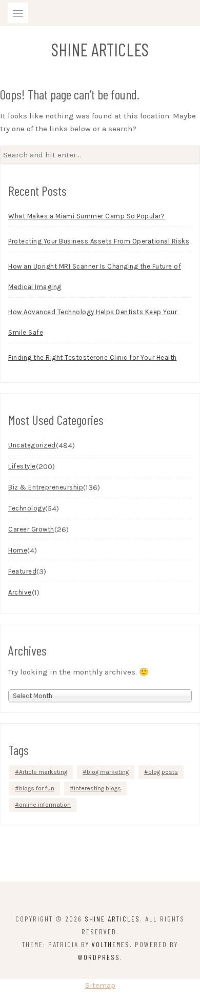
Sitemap (100, 985)
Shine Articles (100, 49)
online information (45, 804)
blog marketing (108, 771)
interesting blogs (97, 788)
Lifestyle (22, 466)
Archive (20, 592)
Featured (22, 571)
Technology (26, 508)
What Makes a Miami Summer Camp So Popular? (86, 216)
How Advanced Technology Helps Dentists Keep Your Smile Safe (92, 322)
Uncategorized (32, 445)
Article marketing (43, 771)
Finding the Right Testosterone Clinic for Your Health (92, 357)
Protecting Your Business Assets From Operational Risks (98, 241)
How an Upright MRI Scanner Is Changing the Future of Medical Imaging (94, 276)
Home (17, 550)
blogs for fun (36, 788)
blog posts (163, 771)
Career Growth (31, 529)
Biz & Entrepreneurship (45, 487)
